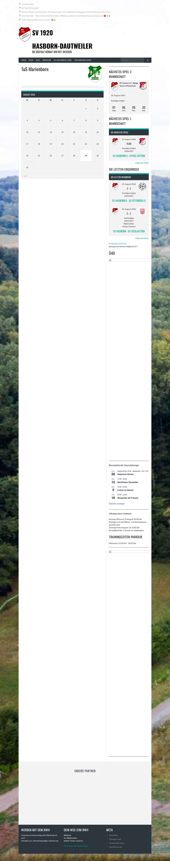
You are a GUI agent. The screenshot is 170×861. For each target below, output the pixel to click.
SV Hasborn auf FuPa (117, 243)
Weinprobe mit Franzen (127, 498)
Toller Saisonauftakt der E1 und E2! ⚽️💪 (39, 20)
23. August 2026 (129, 184)
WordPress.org (115, 847)
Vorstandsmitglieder (82, 60)
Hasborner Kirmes (125, 474)
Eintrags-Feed (115, 839)
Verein (23, 60)
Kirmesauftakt (28, 4)
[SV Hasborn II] (114, 87)
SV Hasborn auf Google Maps (76, 846)
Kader (31, 60)
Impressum (47, 60)
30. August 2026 (129, 139)
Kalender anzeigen (117, 503)
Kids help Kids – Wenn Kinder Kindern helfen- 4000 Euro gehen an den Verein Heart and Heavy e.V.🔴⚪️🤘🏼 (66, 16)
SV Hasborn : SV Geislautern (129, 231)
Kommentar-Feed (116, 843)
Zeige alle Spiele (142, 163)
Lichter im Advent (125, 490)
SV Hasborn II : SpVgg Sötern (129, 156)
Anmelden (113, 835)
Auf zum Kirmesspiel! (30, 8)
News (38, 60)
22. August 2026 (129, 209)
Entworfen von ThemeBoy (141, 855)
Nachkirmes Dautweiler (127, 482)
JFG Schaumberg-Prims (63, 60)
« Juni (25, 176)
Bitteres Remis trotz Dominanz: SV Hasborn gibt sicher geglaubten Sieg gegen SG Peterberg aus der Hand (66, 12)
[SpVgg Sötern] (143, 86)
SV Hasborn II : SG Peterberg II (129, 201)
